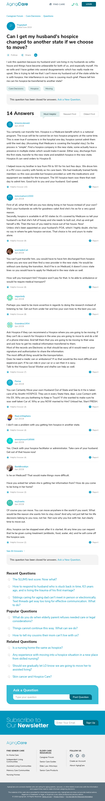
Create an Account (78, 761)
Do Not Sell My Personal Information (79, 797)
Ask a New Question (69, 99)
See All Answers (15, 551)
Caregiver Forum (47, 757)
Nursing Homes (13, 774)
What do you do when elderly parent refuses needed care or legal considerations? (54, 619)
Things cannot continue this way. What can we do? (45, 628)
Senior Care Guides (48, 761)
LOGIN (89, 4)
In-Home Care (13, 755)
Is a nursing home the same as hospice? (38, 648)
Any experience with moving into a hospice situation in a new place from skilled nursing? (55, 657)
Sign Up (90, 722)
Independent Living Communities (15, 760)
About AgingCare (77, 765)
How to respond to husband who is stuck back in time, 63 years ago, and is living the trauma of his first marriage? (53, 588)
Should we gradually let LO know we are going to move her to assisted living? (52, 667)
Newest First (69, 114)
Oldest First (89, 114)
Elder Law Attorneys (48, 766)
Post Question (81, 697)
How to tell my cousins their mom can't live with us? (46, 635)
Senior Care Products (49, 770)
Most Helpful (50, 114)
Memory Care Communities (18, 770)
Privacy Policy (59, 797)
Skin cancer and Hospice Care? (32, 677)
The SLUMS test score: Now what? (35, 579)
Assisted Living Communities (19, 766)
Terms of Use (47, 797)
